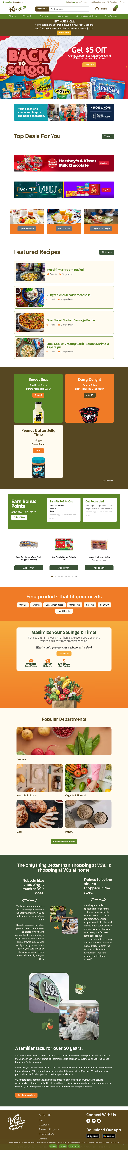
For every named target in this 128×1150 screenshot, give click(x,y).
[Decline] (123, 1144)
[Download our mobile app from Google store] (109, 1135)
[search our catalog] (51, 9)
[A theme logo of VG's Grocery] (17, 9)
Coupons (44, 1124)
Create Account (82, 2)
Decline (63, 1146)
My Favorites (112, 2)
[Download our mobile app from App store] (93, 1135)
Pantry (69, 832)
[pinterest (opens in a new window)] (94, 1121)
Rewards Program (49, 1129)
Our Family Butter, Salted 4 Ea (64, 558)
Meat (19, 832)
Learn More (74, 1146)
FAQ (41, 1119)
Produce (21, 759)
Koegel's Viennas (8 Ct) (99, 557)
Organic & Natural (75, 796)
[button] (1, 67)
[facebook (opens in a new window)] (88, 1121)
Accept (53, 1146)
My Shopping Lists (97, 2)
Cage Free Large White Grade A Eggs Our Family (29, 558)
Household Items (26, 796)
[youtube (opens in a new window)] (99, 1121)
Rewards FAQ (46, 1134)
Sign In (70, 2)
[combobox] (42, 9)
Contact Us (45, 1115)
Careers (123, 2)
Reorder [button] (103, 9)
